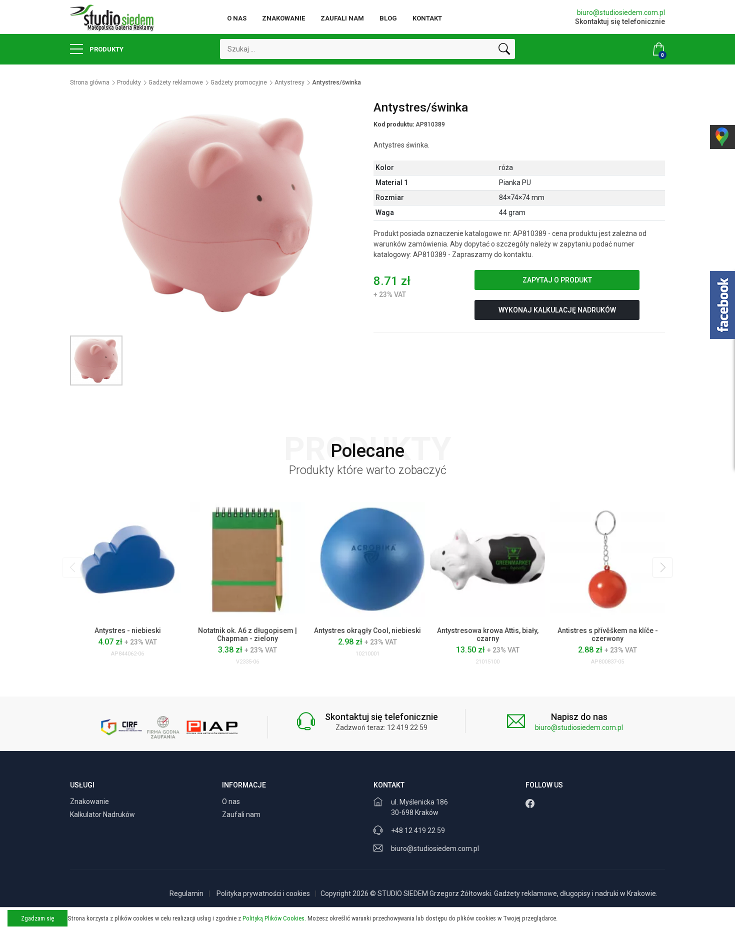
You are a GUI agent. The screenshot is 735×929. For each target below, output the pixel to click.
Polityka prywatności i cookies (263, 894)
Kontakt (427, 18)
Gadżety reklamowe (175, 82)
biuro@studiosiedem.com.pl (621, 12)
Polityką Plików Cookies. (274, 918)
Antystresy (289, 82)
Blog (388, 18)
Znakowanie (283, 18)
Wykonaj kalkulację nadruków (557, 310)
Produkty (106, 49)
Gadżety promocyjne (238, 82)
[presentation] (72, 568)
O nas (236, 18)
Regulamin (187, 894)
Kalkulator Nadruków (103, 814)
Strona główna (90, 82)
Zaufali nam (342, 18)
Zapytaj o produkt (557, 280)
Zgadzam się (37, 918)
